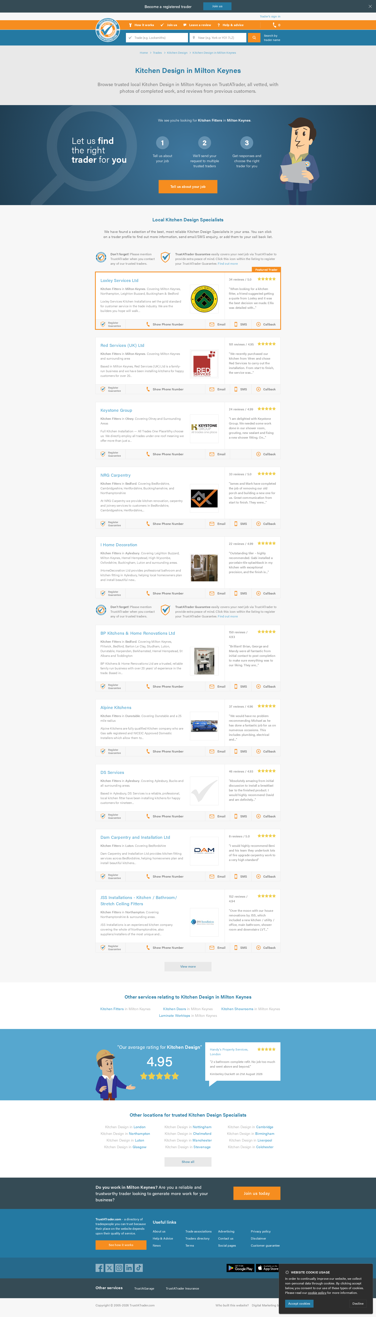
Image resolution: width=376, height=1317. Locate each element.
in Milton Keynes (125, 1008)
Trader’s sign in (270, 16)
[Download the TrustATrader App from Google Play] (240, 1268)
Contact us (225, 1238)
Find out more (228, 263)
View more (188, 966)
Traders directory (197, 1238)
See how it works (121, 1244)
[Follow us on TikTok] (139, 1268)
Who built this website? (232, 1305)
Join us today (257, 1193)
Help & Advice (163, 1238)
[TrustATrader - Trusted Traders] (108, 23)
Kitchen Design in (125, 1126)
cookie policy (317, 1292)
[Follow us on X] (109, 1268)
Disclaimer (258, 1238)
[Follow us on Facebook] (100, 1268)
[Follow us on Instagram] (119, 1268)
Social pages (227, 1245)
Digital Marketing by (266, 1305)
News (157, 1245)
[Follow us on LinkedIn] (129, 1268)
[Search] (254, 37)
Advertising (226, 1231)
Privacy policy (261, 1231)
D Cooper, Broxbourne (225, 1049)
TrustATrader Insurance (182, 1288)
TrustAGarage (144, 1288)
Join (217, 6)
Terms (189, 1245)
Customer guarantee (265, 1245)
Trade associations (198, 1231)
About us (159, 1231)
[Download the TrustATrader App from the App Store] (268, 1268)
